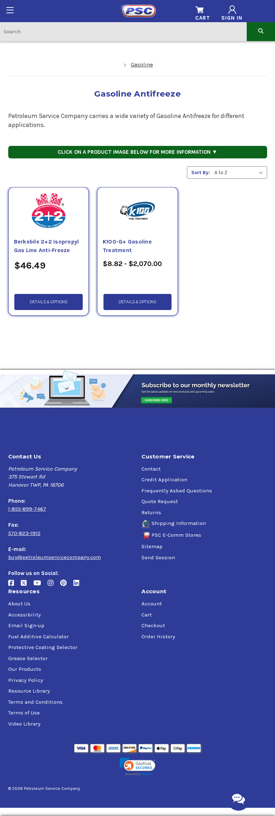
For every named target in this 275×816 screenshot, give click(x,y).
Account (151, 603)
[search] (261, 31)
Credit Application (164, 479)
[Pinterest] (66, 586)
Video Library (24, 724)
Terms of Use (24, 712)
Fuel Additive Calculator (38, 636)
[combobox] (123, 31)
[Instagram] (54, 586)
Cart (146, 614)
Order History (158, 636)
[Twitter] (27, 586)
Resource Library (29, 691)
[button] (137, 766)
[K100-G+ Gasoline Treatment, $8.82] (137, 212)
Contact (151, 469)
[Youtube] (40, 586)
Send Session (158, 557)
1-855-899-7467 (27, 509)
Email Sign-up (26, 625)
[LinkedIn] (79, 586)
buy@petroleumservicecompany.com (54, 557)
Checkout (153, 625)
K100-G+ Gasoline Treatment (127, 246)
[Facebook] (14, 586)
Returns (151, 512)
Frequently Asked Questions (176, 490)
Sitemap (152, 546)
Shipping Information (178, 523)
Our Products (24, 669)
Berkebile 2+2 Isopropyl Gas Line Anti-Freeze (46, 246)
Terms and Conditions (35, 702)
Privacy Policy (25, 680)
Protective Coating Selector (42, 647)
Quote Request (159, 501)
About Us (19, 603)
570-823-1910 (24, 533)
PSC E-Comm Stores (176, 535)
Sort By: (200, 172)
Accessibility (24, 614)
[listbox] (240, 172)
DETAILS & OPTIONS (48, 302)
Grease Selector (28, 658)
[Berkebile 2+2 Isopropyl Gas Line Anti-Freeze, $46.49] (49, 212)
